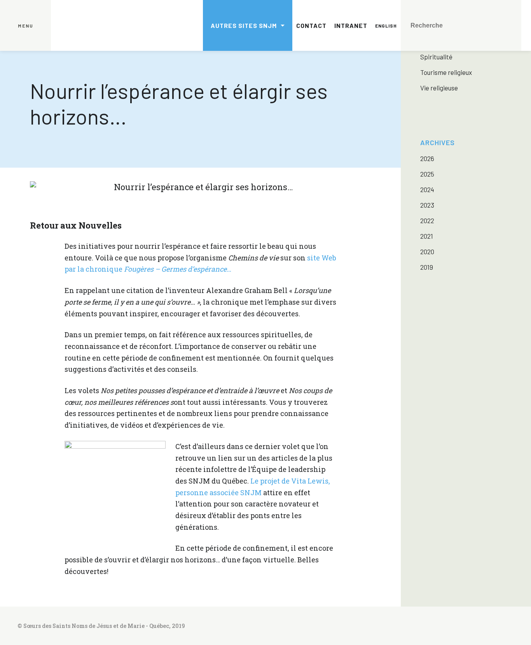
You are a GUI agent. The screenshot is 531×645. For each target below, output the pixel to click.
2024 (427, 189)
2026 (427, 158)
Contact (311, 25)
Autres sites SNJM (244, 25)
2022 (427, 220)
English (386, 25)
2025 (427, 174)
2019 (426, 267)
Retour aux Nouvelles (76, 225)
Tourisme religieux (446, 72)
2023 (427, 205)
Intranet (350, 25)
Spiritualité (436, 57)
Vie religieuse (439, 88)
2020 (427, 251)
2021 (426, 236)
